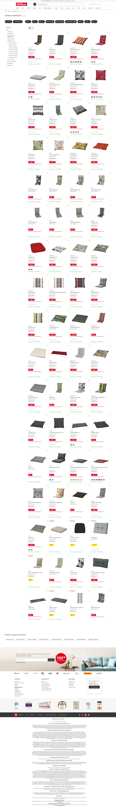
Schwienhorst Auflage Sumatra (97, 344)
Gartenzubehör (10, 33)
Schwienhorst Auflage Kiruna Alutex (77, 379)
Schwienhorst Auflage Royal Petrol (76, 309)
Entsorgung (16, 690)
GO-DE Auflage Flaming (53, 344)
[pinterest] (83, 715)
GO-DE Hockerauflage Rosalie (54, 136)
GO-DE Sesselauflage (74, 554)
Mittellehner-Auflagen (13, 57)
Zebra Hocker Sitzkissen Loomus (55, 519)
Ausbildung (71, 684)
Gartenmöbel (10, 31)
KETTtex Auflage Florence (33, 31)
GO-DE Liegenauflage (53, 203)
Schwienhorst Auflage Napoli (75, 136)
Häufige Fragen (17, 691)
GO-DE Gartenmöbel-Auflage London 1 (56, 414)
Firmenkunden (17, 695)
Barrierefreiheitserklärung (50, 714)
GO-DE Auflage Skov (53, 379)
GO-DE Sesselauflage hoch (33, 171)
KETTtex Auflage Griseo (95, 203)
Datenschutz (32, 714)
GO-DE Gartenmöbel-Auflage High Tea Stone (79, 449)
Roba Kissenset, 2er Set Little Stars (77, 589)
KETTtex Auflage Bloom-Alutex (97, 31)
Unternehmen (71, 681)
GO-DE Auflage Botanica (53, 101)
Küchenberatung (44, 682)
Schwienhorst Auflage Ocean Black (35, 379)
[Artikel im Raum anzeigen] (31, 28)
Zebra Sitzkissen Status (53, 589)
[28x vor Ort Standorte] (90, 4)
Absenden (51, 660)
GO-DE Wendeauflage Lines (75, 414)
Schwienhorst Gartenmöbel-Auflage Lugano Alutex (59, 274)
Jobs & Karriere (72, 682)
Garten (7, 29)
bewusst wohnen (72, 687)
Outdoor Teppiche (11, 38)
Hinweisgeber (40, 714)
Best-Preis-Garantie (45, 685)
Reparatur (16, 688)
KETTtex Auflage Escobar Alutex (97, 484)
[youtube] (89, 715)
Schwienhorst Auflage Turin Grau (76, 344)
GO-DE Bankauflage (32, 589)
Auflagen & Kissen (11, 40)
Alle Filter (9, 21)
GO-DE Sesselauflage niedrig (75, 171)
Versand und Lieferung (19, 682)
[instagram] (86, 715)
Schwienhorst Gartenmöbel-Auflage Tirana (57, 484)
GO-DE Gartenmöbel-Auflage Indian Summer (100, 449)
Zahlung (16, 684)
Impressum (21, 714)
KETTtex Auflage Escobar (95, 274)
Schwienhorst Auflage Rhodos (97, 136)
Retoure (16, 685)
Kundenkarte (71, 685)
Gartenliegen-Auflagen (13, 51)
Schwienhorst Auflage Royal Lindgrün (56, 554)
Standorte (43, 681)
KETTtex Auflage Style (53, 31)
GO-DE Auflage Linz (32, 519)
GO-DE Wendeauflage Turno (75, 274)
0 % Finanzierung (18, 693)
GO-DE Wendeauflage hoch (96, 589)
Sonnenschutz (10, 63)
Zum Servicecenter (94, 687)
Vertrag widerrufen (18, 687)
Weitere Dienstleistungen (46, 688)
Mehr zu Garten (10, 59)
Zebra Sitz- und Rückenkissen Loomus (35, 554)
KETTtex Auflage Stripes (32, 309)
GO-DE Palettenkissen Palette (54, 449)
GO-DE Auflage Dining (32, 66)
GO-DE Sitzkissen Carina (95, 414)
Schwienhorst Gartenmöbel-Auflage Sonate (99, 379)
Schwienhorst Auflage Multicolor (97, 309)
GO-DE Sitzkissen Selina (32, 344)
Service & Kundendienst (19, 694)
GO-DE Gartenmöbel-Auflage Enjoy (35, 484)
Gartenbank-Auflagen (13, 55)
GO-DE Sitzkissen (31, 449)
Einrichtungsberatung (45, 684)
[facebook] (80, 715)
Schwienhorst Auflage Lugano (34, 274)
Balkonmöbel (10, 65)
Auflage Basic (93, 519)
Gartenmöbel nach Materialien (11, 36)
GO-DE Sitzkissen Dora (32, 414)
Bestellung (16, 681)
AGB (26, 714)
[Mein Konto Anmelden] (92, 4)
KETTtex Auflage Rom (74, 101)
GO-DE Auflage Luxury (32, 101)
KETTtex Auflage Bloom (95, 66)
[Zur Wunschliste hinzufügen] (47, 32)
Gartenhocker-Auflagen (13, 53)
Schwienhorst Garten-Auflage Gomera (56, 66)
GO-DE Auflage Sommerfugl (96, 101)
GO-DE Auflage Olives (32, 136)
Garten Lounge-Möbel (11, 61)
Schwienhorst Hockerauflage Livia (55, 309)
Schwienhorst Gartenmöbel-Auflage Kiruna (78, 66)
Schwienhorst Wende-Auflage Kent (77, 31)
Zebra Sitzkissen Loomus (75, 519)
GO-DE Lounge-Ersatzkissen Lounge (98, 554)
